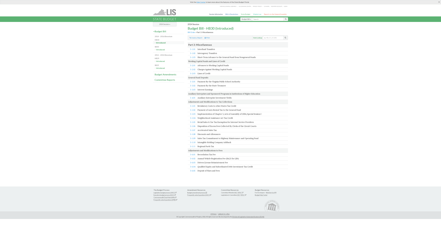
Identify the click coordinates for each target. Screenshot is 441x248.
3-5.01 (192, 106)
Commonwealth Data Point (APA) (164, 197)
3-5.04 (192, 118)
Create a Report (196, 38)
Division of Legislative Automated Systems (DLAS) (248, 217)
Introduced (161, 43)
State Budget (245, 14)
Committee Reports (165, 79)
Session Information (216, 14)
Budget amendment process (196, 193)
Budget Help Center (261, 195)
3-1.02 (192, 53)
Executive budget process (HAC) (164, 195)
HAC (235, 193)
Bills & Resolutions (231, 14)
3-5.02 (192, 110)
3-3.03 (192, 89)
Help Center (201, 2)
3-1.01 (192, 49)
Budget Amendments (165, 74)
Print (208, 38)
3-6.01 (192, 154)
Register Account (276, 6)
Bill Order (191, 32)
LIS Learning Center (245, 6)
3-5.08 (192, 134)
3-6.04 (192, 166)
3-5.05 (192, 122)
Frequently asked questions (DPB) (164, 200)
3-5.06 (192, 126)
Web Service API (271, 193)
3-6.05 (192, 170)
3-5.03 (192, 114)
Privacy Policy (257, 6)
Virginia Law (257, 14)
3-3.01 (192, 81)
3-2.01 (192, 65)
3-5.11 (192, 146)
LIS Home (213, 214)
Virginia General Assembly (228, 6)
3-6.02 (192, 158)
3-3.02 (192, 85)
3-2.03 (192, 73)
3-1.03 (192, 57)
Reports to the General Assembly (275, 14)
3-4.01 (192, 97)
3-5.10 (192, 142)
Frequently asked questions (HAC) (198, 195)
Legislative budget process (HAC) (164, 193)
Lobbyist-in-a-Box (223, 214)
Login (285, 6)
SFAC (240, 193)
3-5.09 (192, 138)
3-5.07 (192, 130)
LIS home (266, 6)
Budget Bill (246, 19)
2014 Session (164, 24)
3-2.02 (192, 69)
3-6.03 (192, 162)
